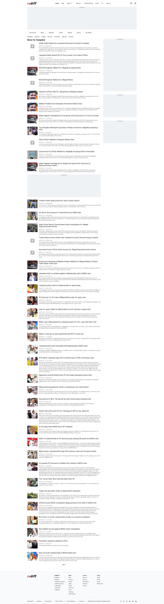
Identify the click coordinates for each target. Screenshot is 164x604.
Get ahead (88, 32)
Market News (86, 581)
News (68, 3)
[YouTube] (133, 601)
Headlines (30, 36)
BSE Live (85, 577)
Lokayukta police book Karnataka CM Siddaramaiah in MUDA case (63, 346)
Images (43, 36)
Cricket (61, 32)
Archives (71, 36)
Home (57, 3)
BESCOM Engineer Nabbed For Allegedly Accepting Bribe (60, 68)
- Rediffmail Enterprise (59, 581)
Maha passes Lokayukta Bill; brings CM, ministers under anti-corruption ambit (67, 451)
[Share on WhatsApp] (120, 601)
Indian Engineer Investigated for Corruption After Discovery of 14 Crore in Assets (69, 116)
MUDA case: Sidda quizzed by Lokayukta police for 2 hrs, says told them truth (67, 322)
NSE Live (85, 579)
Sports (79, 32)
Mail (63, 3)
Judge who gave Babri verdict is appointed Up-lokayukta (59, 491)
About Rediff (30, 601)
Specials (64, 36)
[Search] (131, 3)
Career (98, 581)
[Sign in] (135, 3)
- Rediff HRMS (57, 585)
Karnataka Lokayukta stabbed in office (53, 541)
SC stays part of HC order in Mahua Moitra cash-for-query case (62, 297)
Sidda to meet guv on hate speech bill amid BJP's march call (61, 334)
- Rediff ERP (57, 590)
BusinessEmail (89, 3)
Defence (37, 36)
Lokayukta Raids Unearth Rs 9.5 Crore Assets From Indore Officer (63, 55)
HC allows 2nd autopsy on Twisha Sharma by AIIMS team (60, 213)
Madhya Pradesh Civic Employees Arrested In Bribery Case (60, 104)
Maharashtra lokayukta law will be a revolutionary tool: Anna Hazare (64, 387)
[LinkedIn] (136, 601)
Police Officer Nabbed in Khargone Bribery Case (56, 140)
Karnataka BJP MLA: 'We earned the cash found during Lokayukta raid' (65, 399)
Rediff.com (94, 601)
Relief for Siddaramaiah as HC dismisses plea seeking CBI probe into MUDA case (69, 439)
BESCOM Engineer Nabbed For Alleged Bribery (56, 80)
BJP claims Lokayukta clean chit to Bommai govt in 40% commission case (66, 358)
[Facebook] (126, 601)
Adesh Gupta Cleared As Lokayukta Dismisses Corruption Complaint (64, 43)
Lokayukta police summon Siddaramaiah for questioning (59, 285)
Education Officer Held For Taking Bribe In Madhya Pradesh (61, 92)
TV (102, 3)
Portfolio (85, 585)
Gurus (97, 3)
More (108, 3)
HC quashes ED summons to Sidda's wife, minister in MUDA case (63, 463)
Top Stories (32, 32)
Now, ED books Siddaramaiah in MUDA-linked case (57, 553)
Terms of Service (59, 601)
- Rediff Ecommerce (58, 583)
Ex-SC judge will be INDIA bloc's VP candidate (56, 427)
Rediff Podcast (72, 594)
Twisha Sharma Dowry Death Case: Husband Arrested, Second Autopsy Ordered (68, 238)
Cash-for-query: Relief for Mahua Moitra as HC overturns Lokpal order (65, 309)
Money (78, 3)
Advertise (39, 601)
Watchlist (85, 583)
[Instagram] (130, 601)
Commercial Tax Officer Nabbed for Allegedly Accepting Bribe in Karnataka (66, 152)
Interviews (57, 36)
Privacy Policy (48, 601)
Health (98, 577)
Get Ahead (71, 587)
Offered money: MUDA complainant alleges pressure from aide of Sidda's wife (67, 503)
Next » (64, 564)
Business (51, 32)
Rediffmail (56, 577)
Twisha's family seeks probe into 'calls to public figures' (59, 201)
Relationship (100, 583)
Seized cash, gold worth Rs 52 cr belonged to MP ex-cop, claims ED (64, 411)
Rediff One (56, 579)
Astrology (71, 592)
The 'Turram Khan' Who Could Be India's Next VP (57, 479)
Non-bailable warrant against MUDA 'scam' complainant (59, 529)
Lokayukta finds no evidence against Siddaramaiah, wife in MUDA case (65, 273)
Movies (70, 32)
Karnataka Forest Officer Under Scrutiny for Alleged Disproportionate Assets (67, 250)
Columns (49, 36)
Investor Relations (71, 601)
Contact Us (81, 601)
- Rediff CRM (57, 587)
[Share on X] (123, 601)
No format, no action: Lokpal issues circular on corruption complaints (64, 517)
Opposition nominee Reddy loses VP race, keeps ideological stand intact (65, 375)
